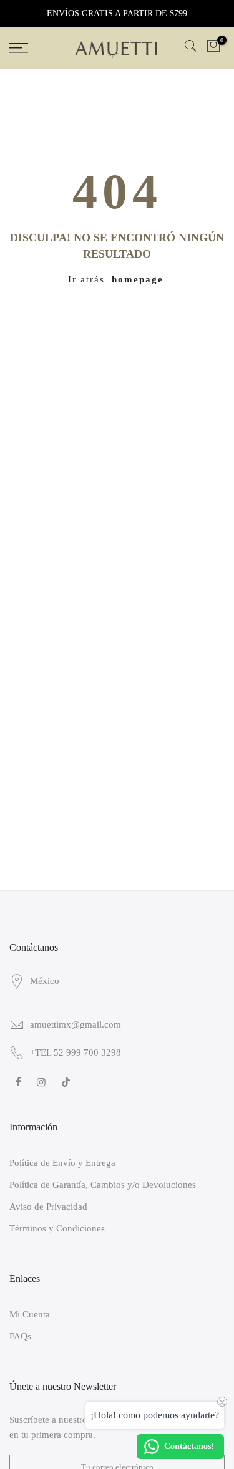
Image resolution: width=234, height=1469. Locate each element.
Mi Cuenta (29, 1314)
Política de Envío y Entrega (62, 1163)
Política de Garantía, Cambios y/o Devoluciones (102, 1185)
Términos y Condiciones (57, 1228)
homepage (137, 279)
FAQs (20, 1336)
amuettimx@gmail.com (75, 1024)
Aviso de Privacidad (48, 1206)
